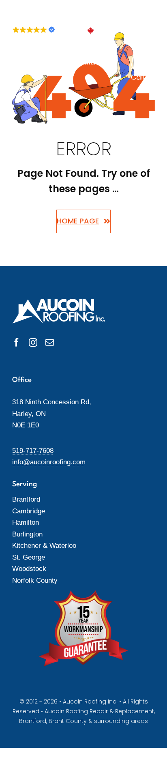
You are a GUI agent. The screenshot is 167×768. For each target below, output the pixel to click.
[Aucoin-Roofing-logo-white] (39, 59)
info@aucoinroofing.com (49, 462)
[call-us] (143, 52)
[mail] (49, 342)
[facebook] (16, 342)
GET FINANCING (132, 10)
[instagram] (33, 342)
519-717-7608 (33, 451)
